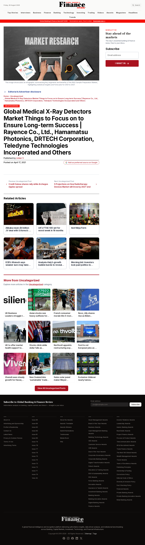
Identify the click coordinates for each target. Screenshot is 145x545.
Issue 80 (35, 438)
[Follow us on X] (81, 538)
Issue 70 (35, 474)
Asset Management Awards (98, 420)
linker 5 (20, 158)
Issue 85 (35, 420)
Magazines (121, 13)
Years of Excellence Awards (127, 463)
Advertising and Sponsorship (14, 423)
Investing (81, 13)
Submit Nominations (67, 431)
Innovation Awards (94, 484)
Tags (95, 534)
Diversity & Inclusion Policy (126, 482)
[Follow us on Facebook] (72, 538)
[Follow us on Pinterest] (64, 538)
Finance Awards (94, 506)
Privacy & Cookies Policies (13, 438)
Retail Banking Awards (124, 500)
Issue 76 (35, 452)
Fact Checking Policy (124, 485)
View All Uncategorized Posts (51, 388)
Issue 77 (35, 449)
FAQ (61, 442)
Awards (109, 13)
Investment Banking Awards (98, 492)
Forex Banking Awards (96, 481)
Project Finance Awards (125, 434)
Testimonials (64, 434)
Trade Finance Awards (125, 449)
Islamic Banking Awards (125, 427)
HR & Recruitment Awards (126, 445)
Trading (91, 13)
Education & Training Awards (98, 470)
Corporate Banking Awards (97, 459)
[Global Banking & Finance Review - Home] (72, 5)
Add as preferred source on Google (82, 162)
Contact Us (7, 431)
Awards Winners (66, 427)
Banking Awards (94, 495)
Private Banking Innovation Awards (129, 496)
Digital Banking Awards (96, 502)
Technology (68, 13)
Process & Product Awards (126, 438)
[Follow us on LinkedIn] (77, 538)
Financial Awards (123, 489)
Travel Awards (122, 460)
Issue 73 (35, 463)
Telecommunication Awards (126, 442)
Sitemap (88, 534)
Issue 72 (35, 467)
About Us (7, 420)
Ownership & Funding (124, 471)
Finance (47, 13)
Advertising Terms (10, 445)
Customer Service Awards (97, 444)
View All (35, 478)
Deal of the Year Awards (97, 452)
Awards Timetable (66, 423)
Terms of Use (8, 442)
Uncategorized (16, 96)
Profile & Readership (11, 427)
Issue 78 (35, 445)
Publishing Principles (124, 467)
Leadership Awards (123, 423)
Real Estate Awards (123, 431)
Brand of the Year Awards (97, 423)
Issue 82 (35, 431)
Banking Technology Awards (98, 437)
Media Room (64, 438)
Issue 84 (35, 423)
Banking (57, 13)
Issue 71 (34, 471)
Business (37, 13)
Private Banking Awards (125, 492)
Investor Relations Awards (126, 420)
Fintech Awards (93, 466)
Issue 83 (35, 427)
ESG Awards (92, 477)
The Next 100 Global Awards (127, 452)
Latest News (8, 434)
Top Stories (12, 13)
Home (6, 96)
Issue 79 (35, 442)
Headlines (133, 13)
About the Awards (66, 420)
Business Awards (94, 427)
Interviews (25, 13)
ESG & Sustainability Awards (98, 473)
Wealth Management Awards (127, 456)
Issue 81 (34, 434)
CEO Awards (92, 441)
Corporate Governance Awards (99, 455)
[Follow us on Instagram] (68, 538)
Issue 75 (35, 456)
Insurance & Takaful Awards (98, 488)
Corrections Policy (123, 474)
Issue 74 (35, 460)
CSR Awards (92, 448)
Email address (95, 401)
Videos (100, 13)
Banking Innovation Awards (97, 499)
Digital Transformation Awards (99, 462)
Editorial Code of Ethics (125, 478)
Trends (72, 17)
